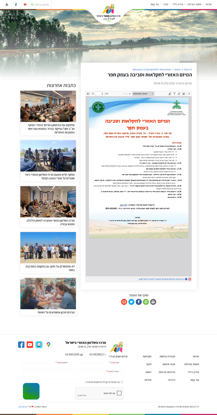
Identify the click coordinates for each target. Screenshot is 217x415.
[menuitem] (209, 4)
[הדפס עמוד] (153, 302)
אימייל (112, 371)
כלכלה (171, 380)
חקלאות (147, 356)
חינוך (148, 364)
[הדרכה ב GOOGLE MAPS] (48, 344)
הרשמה (31, 391)
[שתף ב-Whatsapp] (145, 302)
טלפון (60, 362)
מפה (165, 4)
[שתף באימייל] (124, 302)
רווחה (148, 372)
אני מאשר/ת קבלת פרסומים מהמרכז (102, 382)
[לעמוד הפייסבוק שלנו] (16, 4)
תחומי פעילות (194, 4)
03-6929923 (96, 354)
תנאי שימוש (169, 364)
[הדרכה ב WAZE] (39, 344)
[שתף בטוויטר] (131, 302)
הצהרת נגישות (167, 356)
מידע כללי (178, 4)
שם (113, 362)
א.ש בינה (22, 406)
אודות (209, 4)
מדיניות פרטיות (167, 372)
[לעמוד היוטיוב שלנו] (25, 4)
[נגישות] (7, 4)
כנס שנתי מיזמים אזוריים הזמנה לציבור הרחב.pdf (153, 279)
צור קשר (154, 4)
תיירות (148, 380)
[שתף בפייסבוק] (138, 302)
